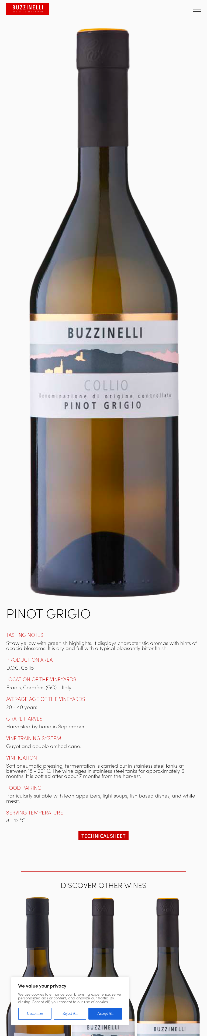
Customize (35, 1014)
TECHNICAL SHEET (103, 835)
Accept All (105, 1014)
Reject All (70, 1014)
